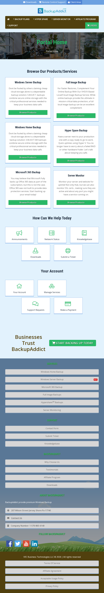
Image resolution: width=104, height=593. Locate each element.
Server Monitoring (52, 410)
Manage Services (52, 292)
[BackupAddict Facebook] (9, 543)
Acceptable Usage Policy (52, 578)
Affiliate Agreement (52, 571)
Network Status (52, 239)
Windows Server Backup (52, 379)
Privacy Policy (52, 586)
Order (93, 25)
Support (13, 25)
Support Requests (35, 310)
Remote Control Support (53, 2)
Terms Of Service (52, 563)
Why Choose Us (52, 462)
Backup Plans (22, 19)
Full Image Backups (52, 394)
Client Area (75, 2)
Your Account (19, 292)
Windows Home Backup (52, 371)
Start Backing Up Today (74, 343)
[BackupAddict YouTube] (26, 543)
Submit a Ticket (68, 257)
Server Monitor (61, 19)
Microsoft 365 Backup (52, 387)
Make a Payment (68, 310)
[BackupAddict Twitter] (18, 543)
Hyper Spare (41, 19)
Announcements (19, 239)
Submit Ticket (52, 436)
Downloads (31, 2)
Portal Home (52, 51)
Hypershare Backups (52, 402)
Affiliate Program (86, 19)
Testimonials (52, 469)
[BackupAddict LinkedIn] (34, 543)
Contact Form (52, 428)
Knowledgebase (84, 239)
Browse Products (28, 112)
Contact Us (16, 518)
